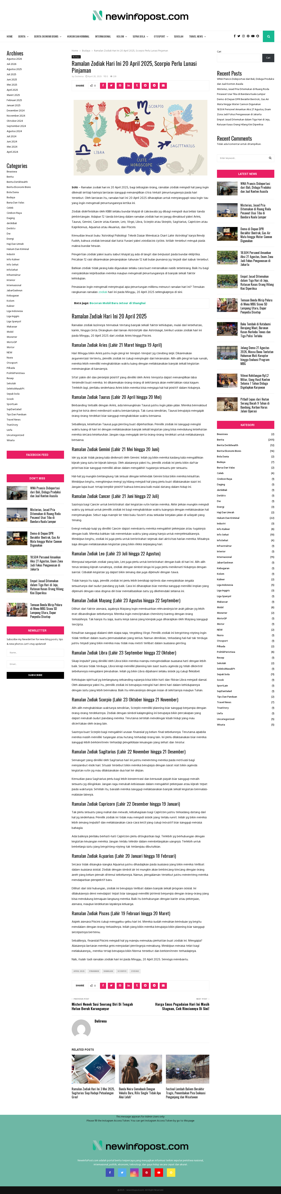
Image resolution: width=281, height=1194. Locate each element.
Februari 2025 (14, 100)
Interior (11, 280)
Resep (10, 378)
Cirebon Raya (14, 213)
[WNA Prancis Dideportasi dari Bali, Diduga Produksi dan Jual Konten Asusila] (17, 493)
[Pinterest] (249, 36)
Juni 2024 (12, 142)
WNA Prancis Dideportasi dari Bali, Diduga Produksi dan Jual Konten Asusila (45, 492)
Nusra (10, 358)
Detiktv (11, 228)
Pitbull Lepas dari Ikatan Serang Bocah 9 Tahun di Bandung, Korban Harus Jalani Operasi (255, 405)
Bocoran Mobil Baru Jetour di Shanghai (117, 303)
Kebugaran (13, 296)
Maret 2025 (13, 95)
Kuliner (10, 306)
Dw (9, 234)
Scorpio (122, 971)
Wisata (11, 440)
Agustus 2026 (14, 59)
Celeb (10, 208)
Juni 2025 (12, 80)
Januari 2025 (13, 105)
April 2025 (79, 971)
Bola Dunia (13, 192)
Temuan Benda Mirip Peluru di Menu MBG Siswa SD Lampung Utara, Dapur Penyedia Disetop (46, 610)
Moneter (12, 337)
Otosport (159, 36)
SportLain (12, 404)
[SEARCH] (270, 158)
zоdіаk (102, 292)
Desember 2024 (16, 111)
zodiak (135, 971)
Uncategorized (15, 435)
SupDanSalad (14, 409)
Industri (11, 254)
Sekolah (178, 36)
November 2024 (16, 116)
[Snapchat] (258, 36)
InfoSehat (12, 270)
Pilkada (11, 368)
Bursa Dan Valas (15, 203)
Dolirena (79, 76)
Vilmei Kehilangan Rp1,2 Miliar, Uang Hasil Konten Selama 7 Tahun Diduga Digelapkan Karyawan (255, 381)
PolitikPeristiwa (16, 373)
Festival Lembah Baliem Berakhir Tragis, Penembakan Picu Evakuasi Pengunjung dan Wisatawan (185, 1093)
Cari (219, 52)
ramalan (108, 971)
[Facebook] (235, 36)
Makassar (12, 327)
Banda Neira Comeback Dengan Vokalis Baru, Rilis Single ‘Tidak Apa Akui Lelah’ (140, 1093)
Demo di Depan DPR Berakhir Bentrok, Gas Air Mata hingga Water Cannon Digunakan (46, 539)
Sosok (10, 399)
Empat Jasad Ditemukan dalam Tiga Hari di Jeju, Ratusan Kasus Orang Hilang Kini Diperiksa (46, 587)
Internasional (103, 36)
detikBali (12, 223)
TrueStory (12, 425)
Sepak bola (139, 36)
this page (189, 1121)
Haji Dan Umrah (15, 244)
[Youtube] (253, 36)
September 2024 (16, 126)
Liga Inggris (13, 316)
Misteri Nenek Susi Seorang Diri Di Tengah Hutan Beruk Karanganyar (102, 1006)
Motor (10, 347)
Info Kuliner (13, 259)
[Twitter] (239, 36)
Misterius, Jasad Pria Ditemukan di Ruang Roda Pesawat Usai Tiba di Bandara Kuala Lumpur (45, 515)
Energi (10, 239)
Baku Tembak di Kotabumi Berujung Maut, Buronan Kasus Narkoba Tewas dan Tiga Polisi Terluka (255, 330)
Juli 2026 (11, 64)
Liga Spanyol (14, 321)
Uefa (9, 430)
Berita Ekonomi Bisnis (46, 36)
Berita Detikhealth (17, 182)
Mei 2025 (12, 85)
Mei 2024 (12, 147)
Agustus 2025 (14, 69)
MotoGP (12, 342)
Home (10, 36)
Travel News (196, 36)
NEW (9, 352)
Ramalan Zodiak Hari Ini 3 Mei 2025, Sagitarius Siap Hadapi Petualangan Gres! (93, 1093)
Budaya (76, 56)
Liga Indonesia (15, 311)
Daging (11, 218)
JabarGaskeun (14, 290)
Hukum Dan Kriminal (78, 36)
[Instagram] (244, 36)
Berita (21, 36)
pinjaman (94, 971)
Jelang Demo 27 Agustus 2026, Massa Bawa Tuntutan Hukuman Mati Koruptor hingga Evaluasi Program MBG (256, 355)
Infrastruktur (13, 275)
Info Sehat (13, 265)
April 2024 (12, 152)
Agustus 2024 (14, 131)
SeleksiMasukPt (15, 389)
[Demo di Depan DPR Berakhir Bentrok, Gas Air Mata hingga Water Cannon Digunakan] (17, 538)
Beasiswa (12, 172)
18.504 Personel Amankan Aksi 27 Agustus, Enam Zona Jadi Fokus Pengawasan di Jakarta (46, 563)
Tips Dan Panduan (16, 414)
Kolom (120, 36)
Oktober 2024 (15, 121)
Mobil (10, 332)
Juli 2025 (11, 74)
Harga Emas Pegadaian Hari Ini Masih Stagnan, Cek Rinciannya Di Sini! (182, 1006)
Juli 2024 (11, 136)
